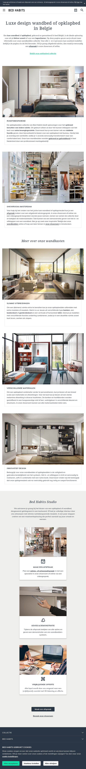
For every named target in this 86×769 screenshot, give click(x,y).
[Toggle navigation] (4, 10)
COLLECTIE (7, 732)
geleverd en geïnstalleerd (59, 138)
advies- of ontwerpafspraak (42, 571)
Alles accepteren (11, 763)
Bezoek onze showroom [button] (43, 716)
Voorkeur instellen (31, 763)
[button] (75, 10)
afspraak (33, 46)
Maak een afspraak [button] (43, 709)
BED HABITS (7, 739)
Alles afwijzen (51, 763)
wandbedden (12, 224)
